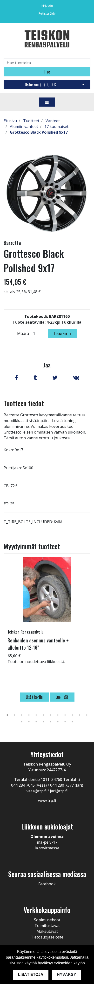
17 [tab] (50, 721)
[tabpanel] (47, 630)
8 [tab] (57, 715)
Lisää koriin (62, 333)
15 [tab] (36, 721)
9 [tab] (65, 715)
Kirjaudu (47, 6)
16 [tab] (43, 721)
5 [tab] (36, 715)
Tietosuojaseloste (47, 937)
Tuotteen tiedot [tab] (24, 403)
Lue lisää (62, 697)
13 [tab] (21, 721)
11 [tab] (79, 715)
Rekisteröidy (47, 13)
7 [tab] (50, 715)
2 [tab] (14, 715)
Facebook (47, 884)
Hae (47, 72)
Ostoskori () (40, 84)
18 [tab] (57, 721)
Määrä (23, 333)
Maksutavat (47, 931)
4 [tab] (29, 715)
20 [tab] (72, 721)
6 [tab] (43, 715)
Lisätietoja (30, 975)
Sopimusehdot (47, 919)
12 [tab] (86, 715)
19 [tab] (65, 721)
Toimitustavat (47, 925)
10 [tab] (72, 715)
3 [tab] (21, 715)
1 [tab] (7, 715)
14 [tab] (29, 721)
